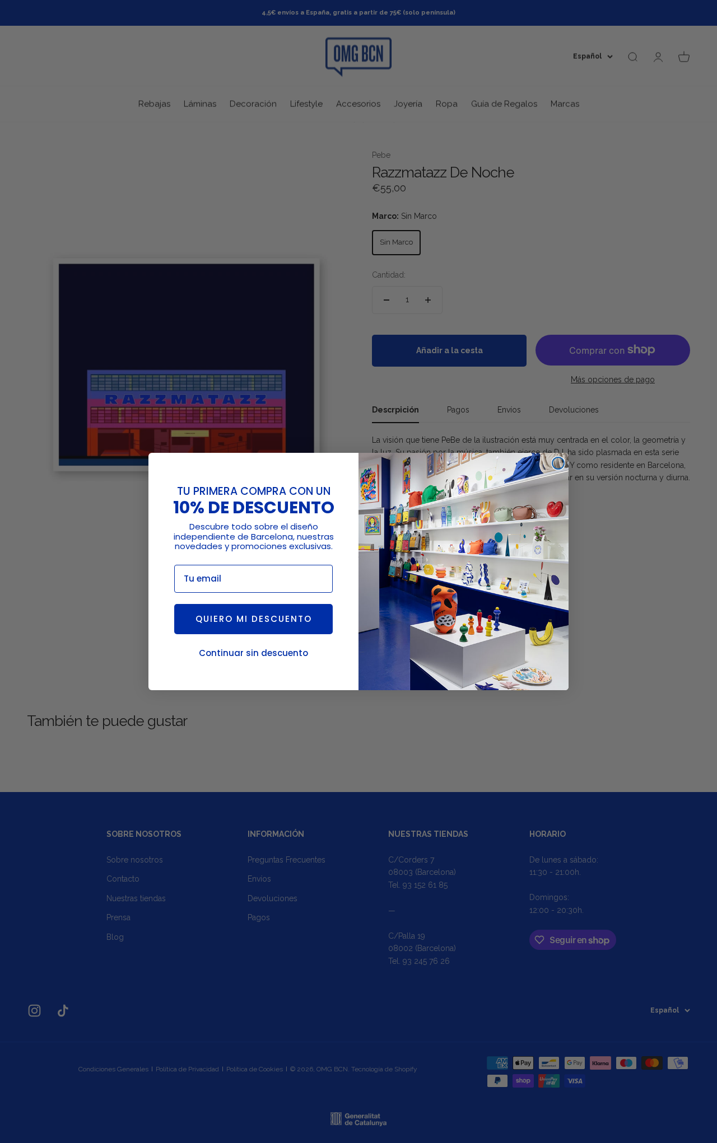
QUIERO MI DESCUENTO (253, 619)
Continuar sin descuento (253, 653)
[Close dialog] (558, 463)
